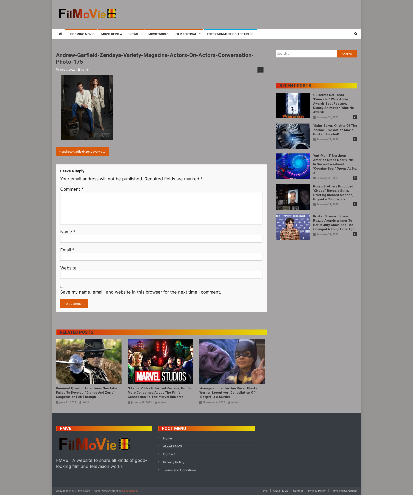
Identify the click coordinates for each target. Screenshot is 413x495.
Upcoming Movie (81, 34)
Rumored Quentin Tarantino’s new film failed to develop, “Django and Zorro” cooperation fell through (86, 392)
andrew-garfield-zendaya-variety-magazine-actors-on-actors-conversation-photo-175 (85, 151)
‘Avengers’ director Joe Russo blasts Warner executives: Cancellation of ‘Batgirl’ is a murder (228, 392)
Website (68, 268)
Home (167, 438)
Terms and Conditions (180, 470)
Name (68, 231)
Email (67, 249)
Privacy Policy (173, 462)
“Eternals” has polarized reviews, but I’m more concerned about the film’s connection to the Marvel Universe (160, 392)
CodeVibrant (129, 490)
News (133, 34)
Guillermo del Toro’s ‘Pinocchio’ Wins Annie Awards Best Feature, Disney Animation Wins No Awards (333, 103)
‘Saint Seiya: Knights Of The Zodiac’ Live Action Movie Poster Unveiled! (335, 130)
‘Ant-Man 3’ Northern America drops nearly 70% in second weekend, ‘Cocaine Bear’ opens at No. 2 (335, 164)
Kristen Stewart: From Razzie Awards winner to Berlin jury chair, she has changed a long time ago (333, 222)
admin (85, 69)
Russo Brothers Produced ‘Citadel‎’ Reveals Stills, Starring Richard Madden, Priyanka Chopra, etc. (333, 192)
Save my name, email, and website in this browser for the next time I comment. (140, 292)
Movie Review (111, 34)
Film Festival (186, 34)
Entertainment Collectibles (230, 34)
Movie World (158, 34)
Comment (71, 189)
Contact (169, 454)
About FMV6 (172, 446)
